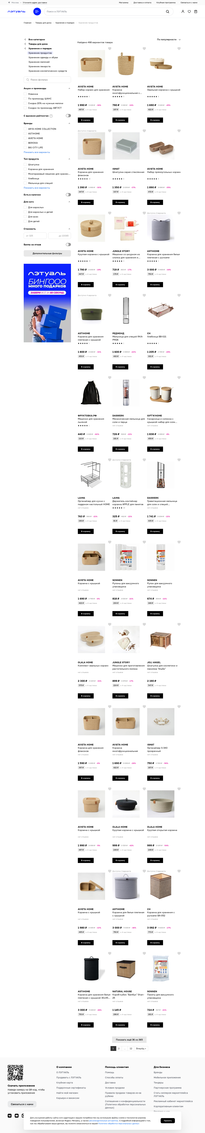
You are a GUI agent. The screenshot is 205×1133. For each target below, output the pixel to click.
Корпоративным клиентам (168, 1106)
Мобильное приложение (167, 1077)
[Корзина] (195, 11)
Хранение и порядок (64, 22)
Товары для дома (43, 22)
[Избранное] (189, 11)
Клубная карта (64, 1082)
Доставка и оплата (142, 2)
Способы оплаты (114, 1077)
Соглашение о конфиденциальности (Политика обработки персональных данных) (125, 1104)
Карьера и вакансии (67, 1098)
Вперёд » (141, 1048)
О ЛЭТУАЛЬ (62, 1072)
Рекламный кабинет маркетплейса (173, 1101)
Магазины (123, 2)
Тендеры (158, 1082)
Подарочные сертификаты (71, 1087)
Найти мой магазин (67, 1092)
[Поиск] (167, 11)
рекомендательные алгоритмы (103, 1120)
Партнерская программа (167, 1087)
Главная (27, 22)
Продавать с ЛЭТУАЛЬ (68, 1077)
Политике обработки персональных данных (118, 1123)
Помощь (109, 1072)
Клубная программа (166, 2)
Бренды (158, 1072)
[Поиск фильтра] (47, 79)
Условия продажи (115, 1087)
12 (131, 1048)
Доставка (110, 1082)
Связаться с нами (189, 2)
